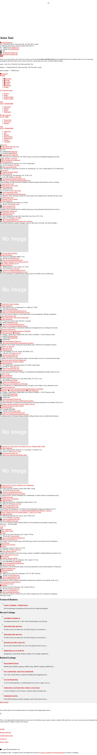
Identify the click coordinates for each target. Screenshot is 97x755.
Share (3, 75)
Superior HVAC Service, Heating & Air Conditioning (18, 485)
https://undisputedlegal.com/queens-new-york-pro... (17, 221)
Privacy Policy (4, 742)
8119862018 (13, 151)
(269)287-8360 (15, 411)
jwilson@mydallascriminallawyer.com (13, 270)
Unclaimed (7, 141)
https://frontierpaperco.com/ (10, 507)
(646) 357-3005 (16, 218)
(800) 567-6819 (16, 504)
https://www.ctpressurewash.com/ (12, 370)
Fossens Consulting (46, 752)
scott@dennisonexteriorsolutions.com (13, 412)
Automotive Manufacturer (17, 390)
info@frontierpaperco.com (10, 505)
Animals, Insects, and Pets (10, 558)
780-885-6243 (15, 575)
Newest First (7, 120)
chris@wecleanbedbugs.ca (10, 590)
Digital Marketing (59, 752)
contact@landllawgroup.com (11, 519)
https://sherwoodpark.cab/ (10, 54)
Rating (6, 110)
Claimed (6, 140)
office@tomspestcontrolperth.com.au (13, 324)
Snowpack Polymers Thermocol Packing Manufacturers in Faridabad (22, 389)
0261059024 (14, 309)
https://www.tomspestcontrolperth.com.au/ (15, 326)
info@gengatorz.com (8, 206)
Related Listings (8, 97)
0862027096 (14, 322)
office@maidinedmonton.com (11, 577)
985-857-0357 (15, 204)
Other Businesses (7, 42)
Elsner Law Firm (7, 348)
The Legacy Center (7, 531)
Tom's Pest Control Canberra (10, 304)
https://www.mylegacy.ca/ (10, 539)
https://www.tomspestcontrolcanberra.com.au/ (16, 312)
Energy (4, 546)
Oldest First (7, 107)
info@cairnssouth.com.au (10, 192)
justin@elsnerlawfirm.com (10, 355)
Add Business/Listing (6, 735)
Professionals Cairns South (10, 185)
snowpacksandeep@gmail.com (11, 341)
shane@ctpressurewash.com (10, 368)
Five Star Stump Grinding (9, 253)
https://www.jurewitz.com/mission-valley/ (14, 455)
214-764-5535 (15, 268)
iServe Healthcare (7, 375)
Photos (6, 95)
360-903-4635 (15, 258)
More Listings (4, 702)
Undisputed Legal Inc (8, 213)
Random (6, 108)
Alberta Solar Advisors (8, 544)
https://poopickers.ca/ (8, 565)
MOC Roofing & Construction (11, 160)
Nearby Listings (8, 98)
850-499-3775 (15, 367)
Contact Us (3, 739)
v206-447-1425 (16, 353)
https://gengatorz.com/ (9, 207)
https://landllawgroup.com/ (10, 521)
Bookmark (4, 74)
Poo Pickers (5, 556)
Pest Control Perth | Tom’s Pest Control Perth (15, 317)
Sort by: (6, 103)
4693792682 (14, 380)
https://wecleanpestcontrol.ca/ (11, 592)
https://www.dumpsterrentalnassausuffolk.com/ (16, 180)
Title (5, 133)
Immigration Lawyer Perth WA (14, 650)
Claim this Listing (7, 90)
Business (17, 333)
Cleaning (4, 572)
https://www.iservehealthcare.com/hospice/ (15, 384)
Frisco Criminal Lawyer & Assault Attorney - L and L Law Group (21, 512)
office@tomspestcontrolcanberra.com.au (14, 311)
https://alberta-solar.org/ (9, 551)
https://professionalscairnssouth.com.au (14, 194)
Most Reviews (8, 136)
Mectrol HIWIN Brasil (11, 663)
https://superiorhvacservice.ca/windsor (13, 494)
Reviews (6, 93)
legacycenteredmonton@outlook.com (13, 538)
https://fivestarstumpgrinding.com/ (12, 260)
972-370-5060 (15, 517)
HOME (2, 729)
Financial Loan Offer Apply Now (14, 642)
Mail (6, 87)
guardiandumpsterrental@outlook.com (13, 179)
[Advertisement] (48, 21)
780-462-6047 (15, 536)
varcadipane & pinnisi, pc (12, 618)
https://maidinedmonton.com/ (11, 578)
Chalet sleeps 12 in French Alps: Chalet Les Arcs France (22, 688)
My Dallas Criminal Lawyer (10, 263)
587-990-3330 (15, 589)
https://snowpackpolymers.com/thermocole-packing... (18, 343)
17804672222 (15, 47)
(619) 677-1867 (16, 451)
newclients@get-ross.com (10, 453)
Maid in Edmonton (7, 570)
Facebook (8, 78)
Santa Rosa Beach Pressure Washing (13, 362)
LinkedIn (8, 85)
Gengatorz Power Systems (10, 199)
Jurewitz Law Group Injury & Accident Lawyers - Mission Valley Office (23, 446)
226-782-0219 (15, 490)
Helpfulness (7, 112)
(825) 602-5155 (16, 550)
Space (4, 533)
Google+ (8, 82)
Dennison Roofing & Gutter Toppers (13, 406)
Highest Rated (8, 138)
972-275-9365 (15, 165)
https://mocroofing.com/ (9, 167)
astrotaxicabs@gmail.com (10, 52)
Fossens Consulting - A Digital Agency (16, 605)
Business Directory (5, 732)
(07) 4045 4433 (16, 190)
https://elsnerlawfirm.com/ (10, 356)
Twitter (7, 80)
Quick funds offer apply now (10, 146)
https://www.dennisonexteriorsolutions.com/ (15, 414)
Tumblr (7, 84)
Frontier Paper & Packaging (10, 499)
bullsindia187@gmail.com (10, 155)
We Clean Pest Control (7, 583)
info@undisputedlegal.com (10, 219)
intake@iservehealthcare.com (11, 382)
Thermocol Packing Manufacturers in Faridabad (16, 331)
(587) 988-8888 (16, 561)
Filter (1, 102)
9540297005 (14, 336)
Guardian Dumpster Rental (10, 172)
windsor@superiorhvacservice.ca (12, 492)
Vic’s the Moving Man (11, 679)
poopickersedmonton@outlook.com (13, 563)
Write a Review (6, 115)
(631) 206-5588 (16, 177)
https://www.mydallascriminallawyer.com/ (14, 272)
